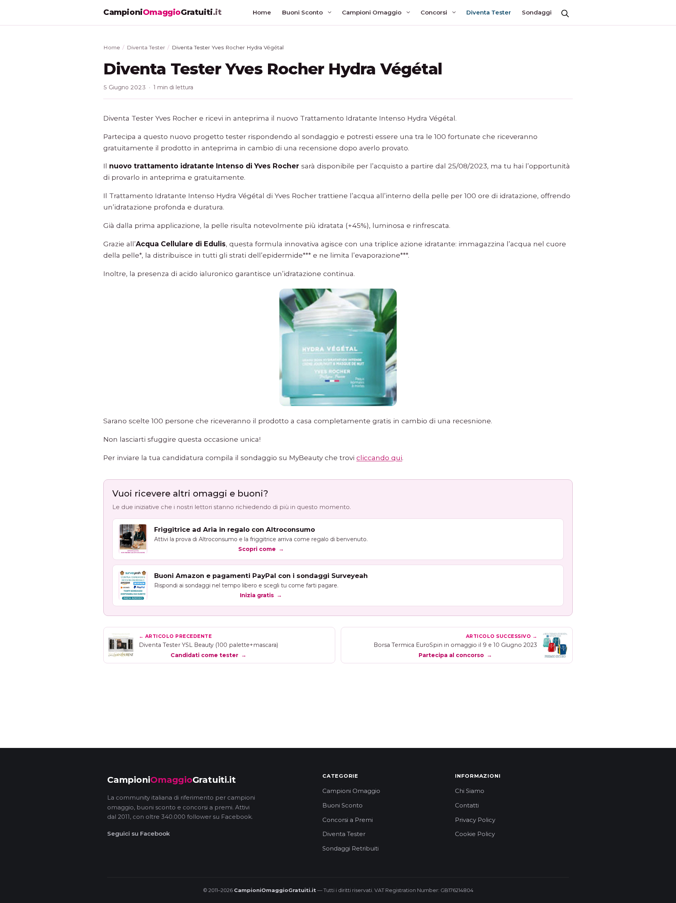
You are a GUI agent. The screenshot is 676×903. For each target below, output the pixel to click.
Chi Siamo (469, 791)
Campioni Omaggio (371, 12)
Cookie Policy (475, 834)
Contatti (467, 805)
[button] (565, 12)
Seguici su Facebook (138, 833)
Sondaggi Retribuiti (350, 848)
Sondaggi (537, 12)
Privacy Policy (475, 820)
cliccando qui (379, 457)
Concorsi (434, 12)
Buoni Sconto (302, 12)
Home (262, 12)
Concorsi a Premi (347, 820)
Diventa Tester (488, 12)
